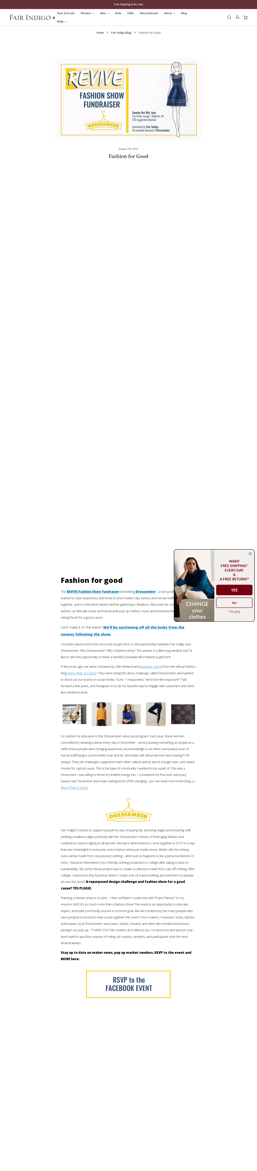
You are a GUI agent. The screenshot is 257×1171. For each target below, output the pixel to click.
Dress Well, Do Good (82, 673)
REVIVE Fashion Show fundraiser (93, 591)
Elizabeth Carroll (151, 666)
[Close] (250, 553)
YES (234, 590)
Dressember (146, 591)
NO (234, 602)
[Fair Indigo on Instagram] (128, 715)
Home (100, 32)
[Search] (229, 17)
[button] (87, 15)
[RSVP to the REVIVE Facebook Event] (128, 984)
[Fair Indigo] (32, 17)
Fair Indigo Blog (121, 32)
